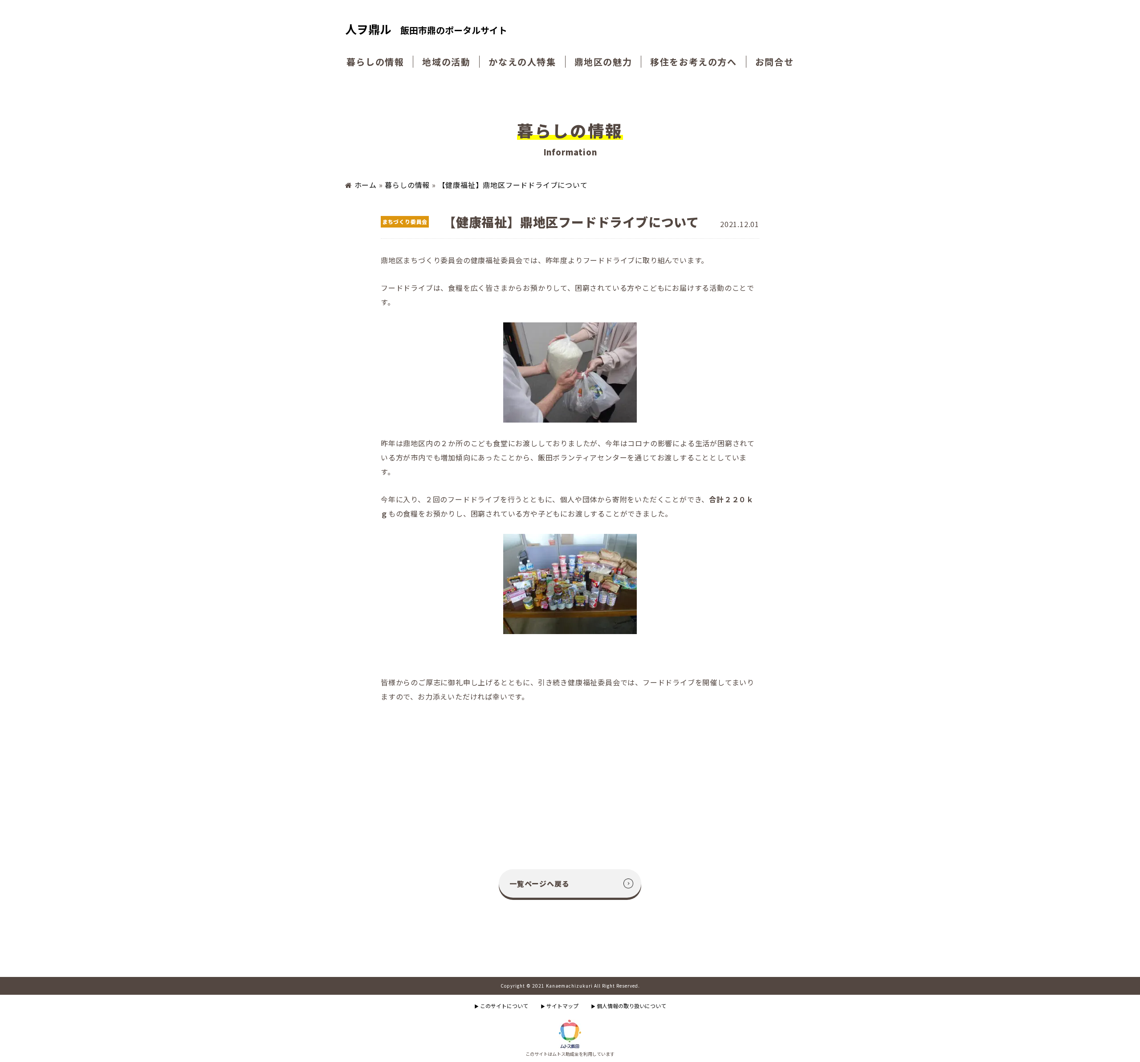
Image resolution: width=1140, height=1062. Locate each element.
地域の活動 (446, 62)
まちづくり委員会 (405, 221)
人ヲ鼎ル (426, 29)
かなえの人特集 (522, 62)
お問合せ (774, 62)
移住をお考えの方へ (693, 62)
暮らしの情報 (375, 62)
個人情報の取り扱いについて (628, 1005)
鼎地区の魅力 (603, 62)
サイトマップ (559, 1005)
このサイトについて (501, 1005)
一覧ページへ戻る (539, 883)
